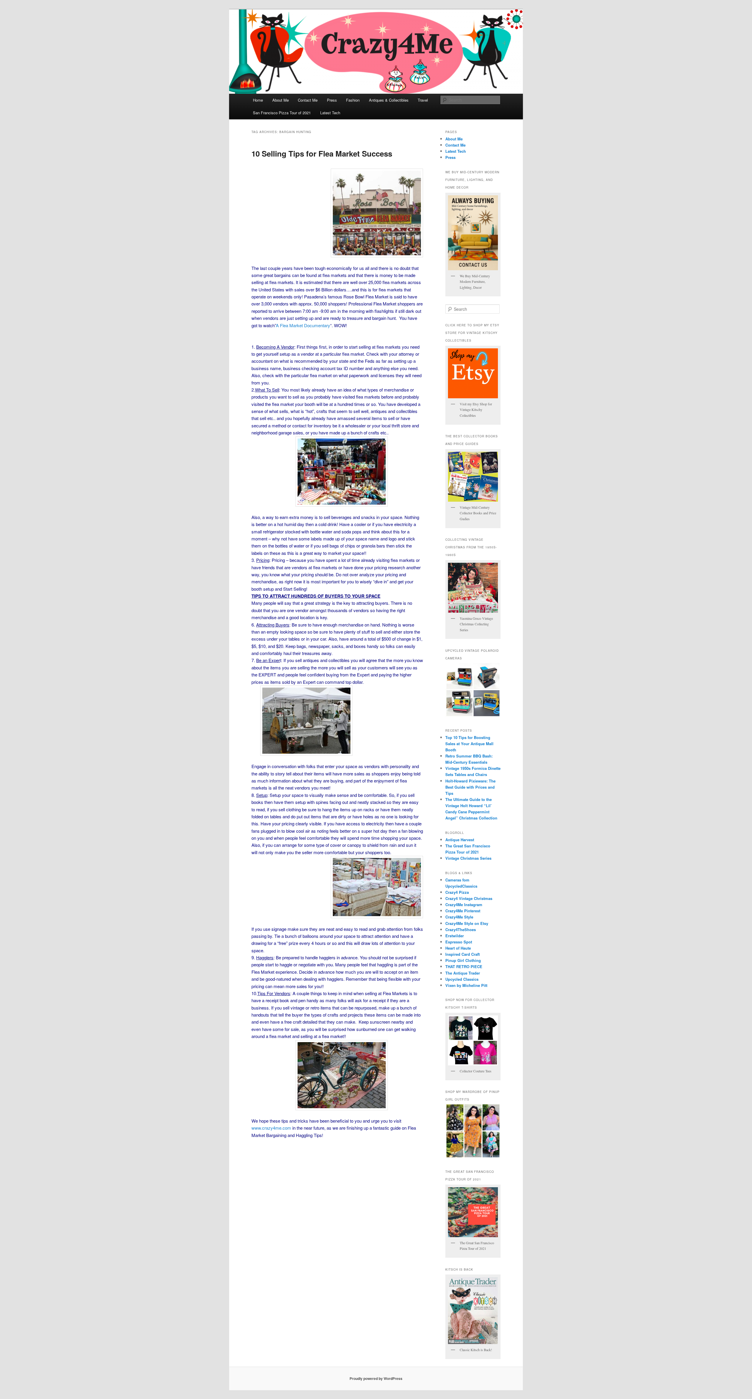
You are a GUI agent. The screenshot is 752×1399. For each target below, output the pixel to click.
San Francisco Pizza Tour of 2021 (282, 112)
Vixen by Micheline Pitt (466, 985)
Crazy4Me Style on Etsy (466, 923)
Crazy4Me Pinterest (462, 910)
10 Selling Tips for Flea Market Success (321, 153)
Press (332, 100)
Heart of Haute (458, 948)
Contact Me (308, 100)
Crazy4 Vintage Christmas (468, 898)
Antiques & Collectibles (389, 100)
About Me (280, 100)
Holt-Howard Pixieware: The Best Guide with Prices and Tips (470, 787)
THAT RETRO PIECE (463, 966)
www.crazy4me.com (271, 1128)
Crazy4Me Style (459, 917)
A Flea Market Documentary (303, 325)
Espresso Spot (458, 942)
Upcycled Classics (462, 979)
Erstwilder (454, 935)
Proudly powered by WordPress (376, 1378)
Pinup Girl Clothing (463, 960)
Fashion (353, 100)
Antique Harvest (459, 839)
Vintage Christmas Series (468, 858)
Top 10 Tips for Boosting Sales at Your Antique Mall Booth (469, 744)
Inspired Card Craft (462, 954)
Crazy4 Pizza (457, 892)
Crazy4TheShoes (460, 929)
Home (258, 100)
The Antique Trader (462, 973)
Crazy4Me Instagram (463, 904)
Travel (423, 100)
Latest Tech (330, 112)
